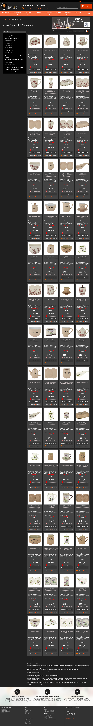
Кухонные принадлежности (11, 64)
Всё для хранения (9, 66)
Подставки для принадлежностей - (15, 71)
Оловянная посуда (49, 13)
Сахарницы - (9, 50)
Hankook (27, 714)
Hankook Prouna (28, 715)
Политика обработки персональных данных (52, 719)
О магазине (46, 709)
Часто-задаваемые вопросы (49, 711)
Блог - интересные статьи (49, 710)
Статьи (70, 1)
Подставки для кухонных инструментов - (14, 60)
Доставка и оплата (55, 1)
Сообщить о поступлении (34, 69)
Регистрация (88, 1)
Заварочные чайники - (11, 48)
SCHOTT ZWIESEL (28, 721)
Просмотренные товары (48, 720)
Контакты (76, 1)
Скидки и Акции (64, 1)
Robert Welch (27, 719)
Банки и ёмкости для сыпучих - (14, 67)
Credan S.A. (27, 713)
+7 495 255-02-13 (70, 713)
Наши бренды (7, 19)
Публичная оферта (47, 718)
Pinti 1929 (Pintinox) (29, 717)
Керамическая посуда (17, 13)
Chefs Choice (27, 712)
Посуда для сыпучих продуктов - (14, 55)
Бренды (88, 13)
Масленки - (9, 52)
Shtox (26, 722)
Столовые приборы (38, 13)
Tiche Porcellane (28, 723)
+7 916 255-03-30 (70, 714)
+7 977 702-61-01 (70, 710)
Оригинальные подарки (78, 13)
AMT (26, 709)
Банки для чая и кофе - (12, 69)
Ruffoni (26, 720)
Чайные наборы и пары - (12, 38)
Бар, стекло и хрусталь (28, 13)
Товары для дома (68, 13)
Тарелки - (8, 43)
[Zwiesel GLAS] (71, 23)
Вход (83, 1)
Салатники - (9, 45)
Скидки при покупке (36, 66)
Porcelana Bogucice (29, 718)
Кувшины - (8, 57)
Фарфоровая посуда (5, 13)
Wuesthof (27, 724)
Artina (26, 711)
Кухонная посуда (58, 13)
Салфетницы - (9, 54)
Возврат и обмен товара (48, 717)
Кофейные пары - (10, 40)
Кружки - (8, 36)
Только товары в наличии (60, 31)
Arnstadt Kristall (28, 710)
